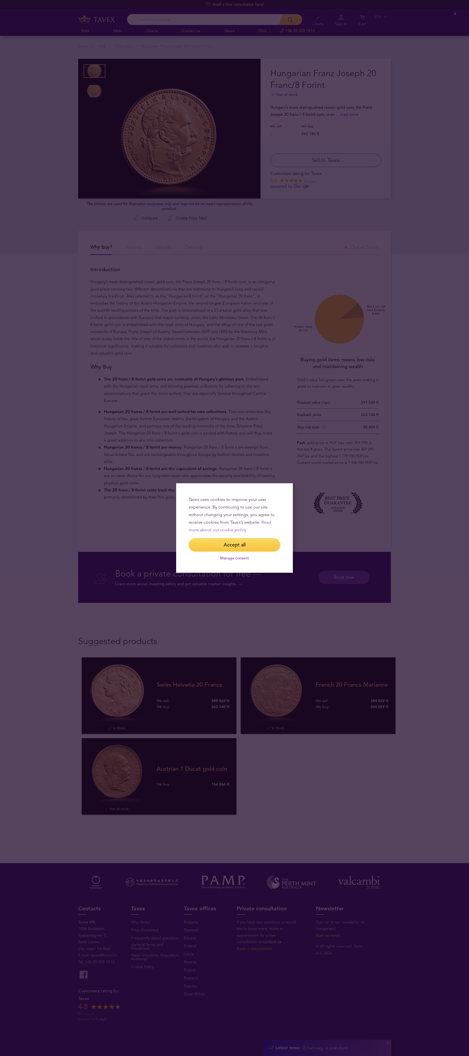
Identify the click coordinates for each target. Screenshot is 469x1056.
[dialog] (234, 528)
